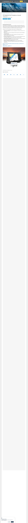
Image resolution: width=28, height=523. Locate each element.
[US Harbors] (7, 1)
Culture (17, 7)
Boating (4, 7)
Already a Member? (16, 1)
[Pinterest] (10, 75)
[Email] (20, 75)
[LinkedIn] (14, 75)
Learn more (5, 520)
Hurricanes (21, 8)
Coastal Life (8, 7)
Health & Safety (16, 8)
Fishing (10, 8)
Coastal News (13, 7)
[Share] (23, 75)
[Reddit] (17, 75)
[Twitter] (7, 75)
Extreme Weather (5, 8)
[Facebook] (4, 75)
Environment (21, 7)
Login (21, 1)
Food (12, 8)
